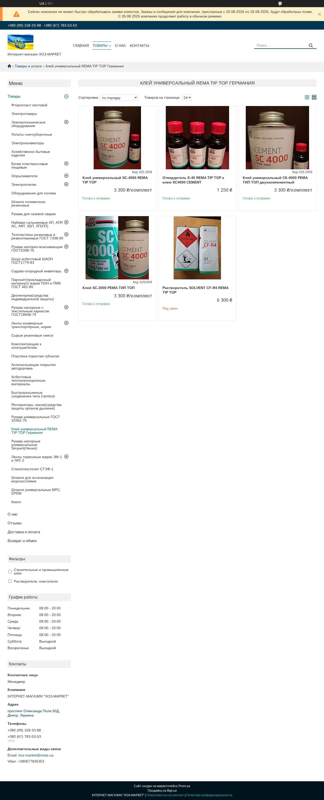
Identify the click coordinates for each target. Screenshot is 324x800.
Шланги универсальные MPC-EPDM (36, 491)
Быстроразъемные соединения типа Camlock (33, 394)
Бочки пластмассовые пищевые (29, 165)
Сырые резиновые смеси (32, 335)
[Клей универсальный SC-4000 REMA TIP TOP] (117, 137)
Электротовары (24, 114)
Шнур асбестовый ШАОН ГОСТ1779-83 (32, 260)
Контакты (139, 46)
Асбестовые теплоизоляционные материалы (28, 380)
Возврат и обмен (22, 541)
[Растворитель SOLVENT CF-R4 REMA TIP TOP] (197, 247)
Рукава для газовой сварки (33, 214)
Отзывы (15, 523)
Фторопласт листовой (29, 105)
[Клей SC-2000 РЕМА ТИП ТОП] (117, 247)
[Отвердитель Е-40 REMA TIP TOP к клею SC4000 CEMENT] (197, 137)
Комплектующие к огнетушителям (26, 346)
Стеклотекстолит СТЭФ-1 (32, 469)
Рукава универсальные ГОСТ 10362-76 (35, 418)
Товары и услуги (28, 66)
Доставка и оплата (24, 532)
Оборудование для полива (33, 193)
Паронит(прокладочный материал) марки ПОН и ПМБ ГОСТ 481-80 (36, 283)
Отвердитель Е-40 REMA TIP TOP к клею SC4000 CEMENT (193, 180)
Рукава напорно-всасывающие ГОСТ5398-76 (37, 248)
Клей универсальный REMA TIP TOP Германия (34, 431)
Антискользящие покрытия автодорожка (33, 366)
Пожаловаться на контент (165, 795)
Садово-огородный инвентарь (36, 271)
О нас (120, 46)
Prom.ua (184, 786)
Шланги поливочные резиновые (28, 203)
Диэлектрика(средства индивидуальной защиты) (32, 297)
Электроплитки (23, 184)
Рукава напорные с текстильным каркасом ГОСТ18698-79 (30, 311)
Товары (100, 46)
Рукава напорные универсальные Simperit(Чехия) (25, 444)
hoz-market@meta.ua (35, 755)
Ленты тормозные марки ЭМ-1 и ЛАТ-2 (36, 458)
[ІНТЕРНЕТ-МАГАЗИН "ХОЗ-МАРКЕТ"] (20, 42)
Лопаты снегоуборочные (31, 134)
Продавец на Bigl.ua (162, 790)
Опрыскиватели (24, 176)
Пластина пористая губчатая (35, 356)
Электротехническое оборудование (28, 124)
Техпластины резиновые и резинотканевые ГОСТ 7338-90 (37, 236)
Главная (81, 46)
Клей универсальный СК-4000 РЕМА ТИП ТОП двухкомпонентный (275, 180)
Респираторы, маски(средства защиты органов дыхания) (36, 406)
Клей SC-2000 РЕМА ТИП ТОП (109, 288)
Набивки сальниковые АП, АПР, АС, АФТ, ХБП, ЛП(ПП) (37, 224)
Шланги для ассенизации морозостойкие (32, 479)
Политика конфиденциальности (209, 795)
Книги (16, 502)
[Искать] (310, 46)
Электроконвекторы (27, 143)
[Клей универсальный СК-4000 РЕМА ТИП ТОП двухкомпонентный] (277, 137)
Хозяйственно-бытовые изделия (30, 153)
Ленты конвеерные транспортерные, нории (31, 325)
